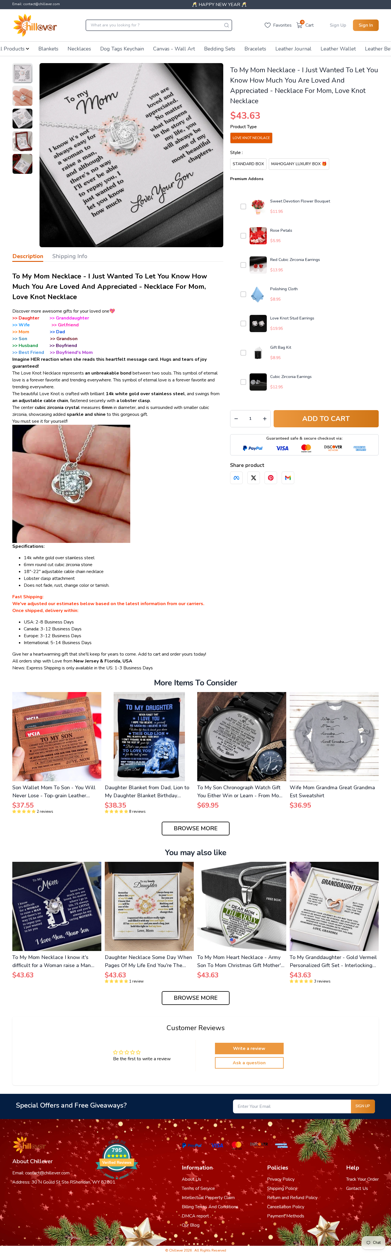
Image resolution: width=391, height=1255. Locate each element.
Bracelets (255, 48)
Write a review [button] (249, 1048)
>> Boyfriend (63, 345)
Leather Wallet (338, 48)
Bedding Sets (219, 48)
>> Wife (21, 325)
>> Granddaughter (69, 318)
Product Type (243, 127)
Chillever (176, 1250)
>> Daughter (25, 318)
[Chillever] (35, 25)
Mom (24, 332)
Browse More (196, 828)
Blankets (48, 48)
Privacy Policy (281, 1179)
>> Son (19, 339)
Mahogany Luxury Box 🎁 (299, 164)
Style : (236, 152)
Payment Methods (285, 1216)
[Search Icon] (226, 25)
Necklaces (79, 48)
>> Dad (57, 332)
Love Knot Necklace (251, 138)
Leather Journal (293, 48)
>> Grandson (64, 339)
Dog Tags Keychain (122, 48)
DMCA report (195, 1216)
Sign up (363, 1106)
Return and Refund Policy (292, 1197)
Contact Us (357, 1188)
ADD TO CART (326, 418)
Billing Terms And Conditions (210, 1207)
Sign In (366, 25)
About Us (191, 1179)
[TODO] (236, 477)
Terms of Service (198, 1188)
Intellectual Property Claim (208, 1197)
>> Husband (25, 345)
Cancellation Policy (285, 1207)
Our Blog (191, 1225)
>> (15, 332)
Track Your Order (362, 1179)
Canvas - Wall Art (174, 48)
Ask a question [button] (249, 1063)
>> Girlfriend (65, 325)
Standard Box (248, 164)
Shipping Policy (282, 1188)
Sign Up (338, 25)
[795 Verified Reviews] (117, 1182)
